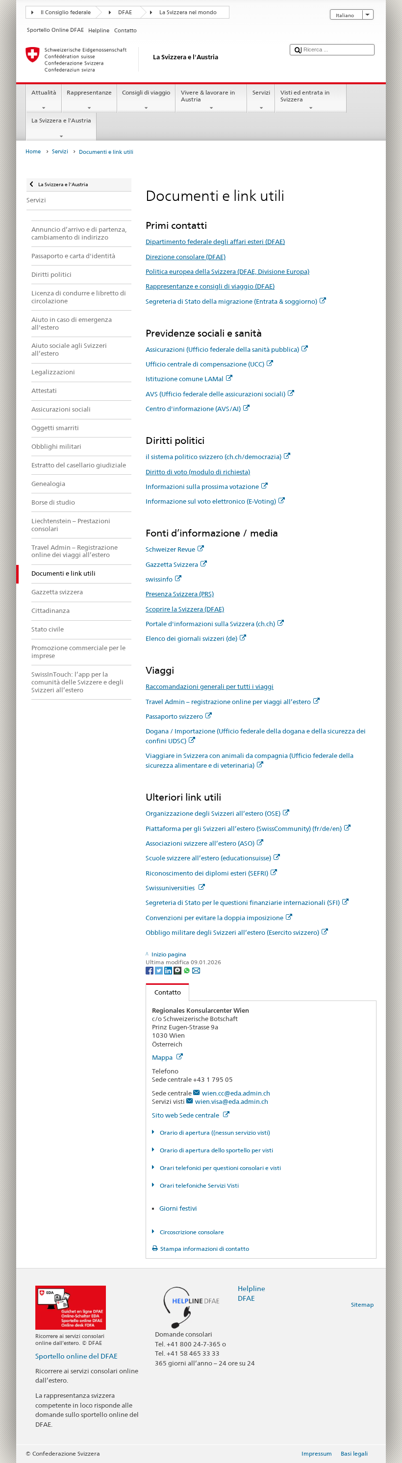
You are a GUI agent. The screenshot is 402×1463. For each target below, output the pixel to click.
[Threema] (178, 970)
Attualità (43, 92)
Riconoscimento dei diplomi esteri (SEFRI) (207, 873)
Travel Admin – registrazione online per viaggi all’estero (228, 702)
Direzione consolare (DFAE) (186, 257)
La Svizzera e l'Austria (61, 120)
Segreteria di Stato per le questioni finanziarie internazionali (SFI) (243, 902)
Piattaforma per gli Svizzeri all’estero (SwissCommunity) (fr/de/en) (244, 828)
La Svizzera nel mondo (188, 12)
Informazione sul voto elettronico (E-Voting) (211, 501)
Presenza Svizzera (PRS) (180, 594)
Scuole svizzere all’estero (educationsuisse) (208, 858)
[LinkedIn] (169, 970)
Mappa (163, 1057)
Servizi (261, 92)
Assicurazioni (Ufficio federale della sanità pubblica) (222, 349)
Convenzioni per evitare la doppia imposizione (214, 918)
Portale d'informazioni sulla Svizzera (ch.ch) (210, 624)
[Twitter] (159, 970)
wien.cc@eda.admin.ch (236, 1093)
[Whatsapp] (187, 970)
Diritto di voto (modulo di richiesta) (198, 472)
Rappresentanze (89, 92)
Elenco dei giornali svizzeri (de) (191, 638)
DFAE (125, 12)
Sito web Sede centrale (186, 1115)
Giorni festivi (178, 1208)
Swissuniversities (171, 888)
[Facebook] (150, 970)
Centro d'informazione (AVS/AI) (193, 409)
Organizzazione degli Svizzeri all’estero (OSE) (213, 813)
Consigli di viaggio (146, 92)
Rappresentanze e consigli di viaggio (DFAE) (210, 286)
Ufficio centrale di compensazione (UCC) (205, 364)
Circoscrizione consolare (191, 1232)
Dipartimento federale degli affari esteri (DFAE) (215, 241)
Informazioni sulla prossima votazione (202, 486)
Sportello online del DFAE (76, 1356)
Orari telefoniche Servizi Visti (198, 1185)
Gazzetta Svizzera (172, 564)
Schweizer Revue (170, 549)
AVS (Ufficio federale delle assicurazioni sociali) (215, 394)
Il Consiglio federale (66, 12)
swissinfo (159, 579)
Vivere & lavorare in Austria (208, 96)
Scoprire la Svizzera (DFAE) (185, 609)
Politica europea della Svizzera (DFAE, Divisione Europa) (227, 271)
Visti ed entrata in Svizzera (304, 96)
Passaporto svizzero (174, 716)
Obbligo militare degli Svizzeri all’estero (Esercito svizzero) (232, 932)
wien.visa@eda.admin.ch (231, 1101)
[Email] (196, 970)
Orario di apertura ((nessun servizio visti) (214, 1132)
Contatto (163, 992)
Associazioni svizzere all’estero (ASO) (200, 843)
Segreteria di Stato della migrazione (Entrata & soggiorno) (231, 301)
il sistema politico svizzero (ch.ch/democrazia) (213, 457)
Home (33, 151)
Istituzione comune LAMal (185, 379)
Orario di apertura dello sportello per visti (215, 1150)
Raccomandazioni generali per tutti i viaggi (210, 686)
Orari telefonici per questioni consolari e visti (219, 1167)
